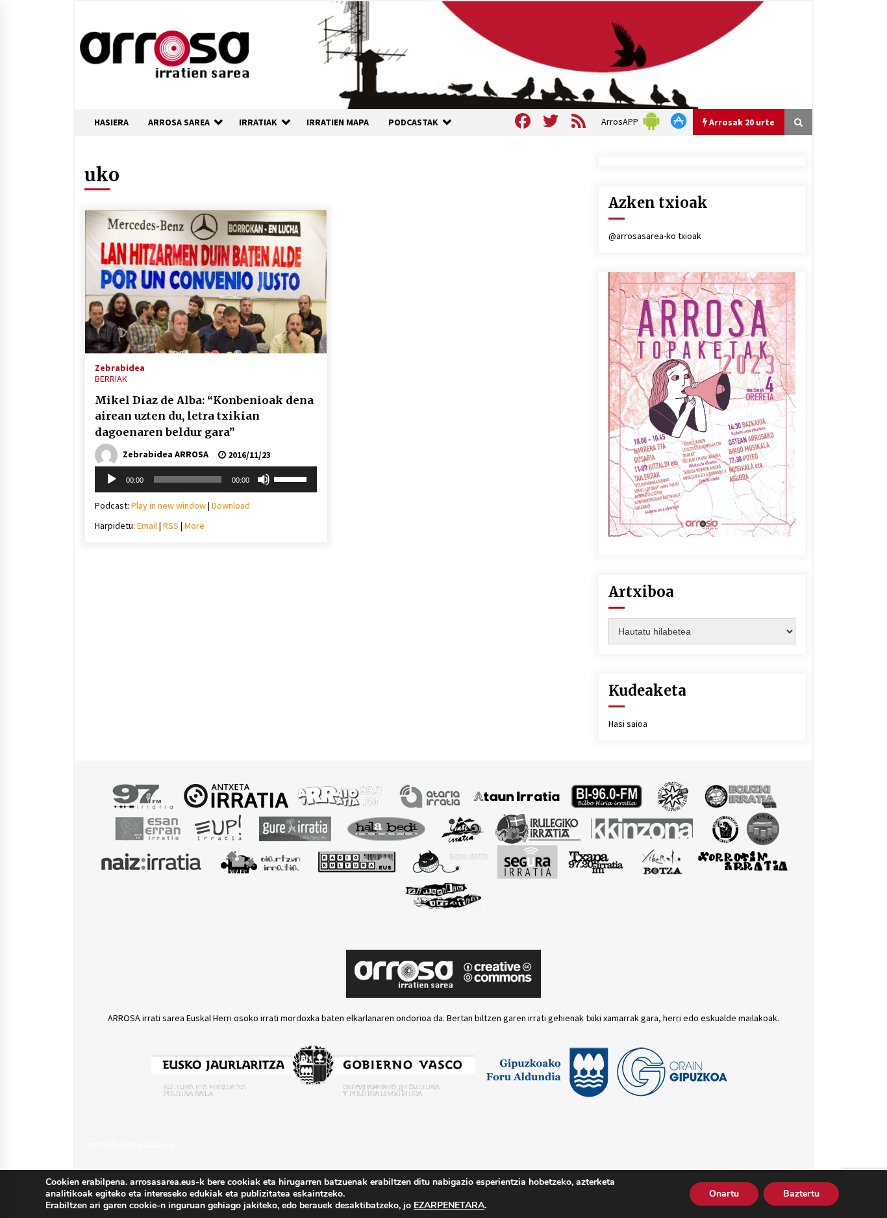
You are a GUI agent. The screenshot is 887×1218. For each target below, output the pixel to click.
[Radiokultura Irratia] (356, 861)
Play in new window (168, 505)
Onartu (724, 1193)
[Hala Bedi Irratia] (386, 827)
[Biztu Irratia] (673, 795)
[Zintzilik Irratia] (444, 894)
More (194, 525)
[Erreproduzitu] (111, 479)
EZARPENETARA (449, 1206)
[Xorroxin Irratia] (742, 861)
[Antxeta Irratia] (236, 795)
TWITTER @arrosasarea (129, 1144)
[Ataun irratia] (516, 795)
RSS (171, 525)
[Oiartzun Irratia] (260, 861)
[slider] (292, 478)
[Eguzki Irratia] (739, 795)
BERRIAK (111, 379)
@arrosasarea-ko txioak (654, 236)
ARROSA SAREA (179, 122)
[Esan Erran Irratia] (147, 827)
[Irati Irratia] (463, 827)
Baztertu (801, 1193)
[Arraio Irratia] (340, 795)
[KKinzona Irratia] (643, 827)
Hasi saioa (627, 724)
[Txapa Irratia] (596, 861)
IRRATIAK (258, 122)
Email (147, 525)
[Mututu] (263, 479)
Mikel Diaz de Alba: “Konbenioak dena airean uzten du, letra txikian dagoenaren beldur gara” (204, 416)
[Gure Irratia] (295, 827)
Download (231, 505)
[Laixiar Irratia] (763, 827)
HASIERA (111, 122)
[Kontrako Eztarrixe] (724, 827)
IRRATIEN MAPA (337, 122)
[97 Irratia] (143, 795)
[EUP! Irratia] (219, 827)
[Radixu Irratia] (450, 861)
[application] (206, 479)
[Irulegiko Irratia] (537, 827)
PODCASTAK (413, 122)
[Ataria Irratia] (430, 795)
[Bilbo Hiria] (606, 795)
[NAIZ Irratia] (152, 861)
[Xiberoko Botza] (661, 861)
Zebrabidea (120, 367)
